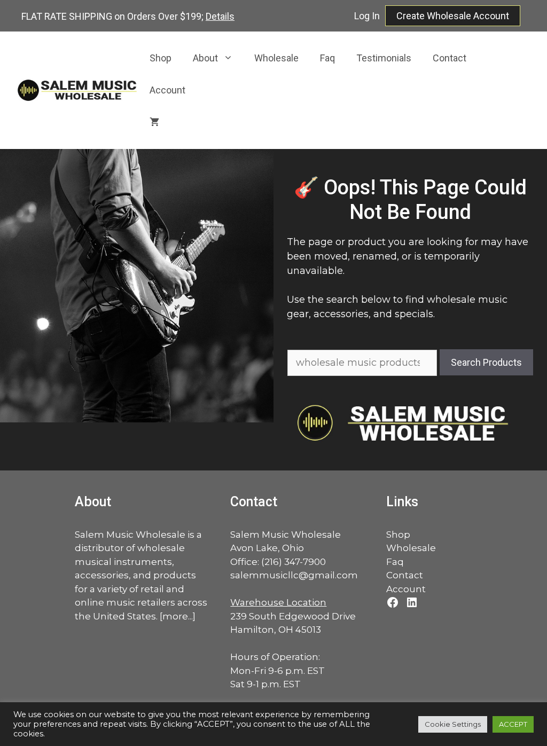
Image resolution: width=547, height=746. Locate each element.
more (175, 616)
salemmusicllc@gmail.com (294, 575)
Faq (327, 58)
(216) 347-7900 (293, 561)
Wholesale (276, 58)
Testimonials (383, 58)
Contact (449, 58)
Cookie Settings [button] (453, 724)
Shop (160, 58)
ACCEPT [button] (513, 724)
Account (167, 90)
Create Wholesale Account (452, 15)
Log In (367, 15)
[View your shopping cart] (154, 122)
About (205, 58)
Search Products (486, 362)
